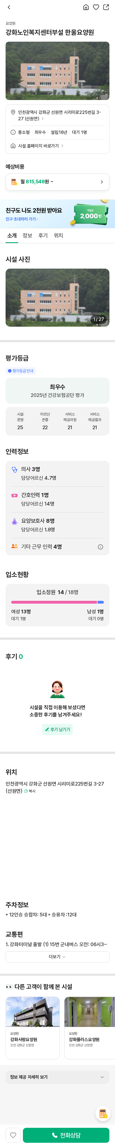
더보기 (55, 956)
